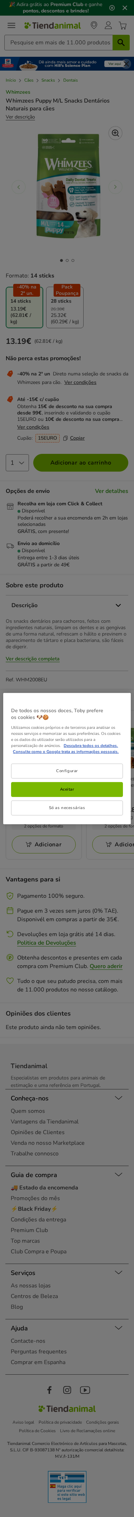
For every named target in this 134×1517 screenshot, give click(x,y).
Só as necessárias (67, 807)
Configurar (67, 771)
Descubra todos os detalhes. (91, 745)
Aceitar (67, 789)
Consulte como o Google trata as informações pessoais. (66, 751)
